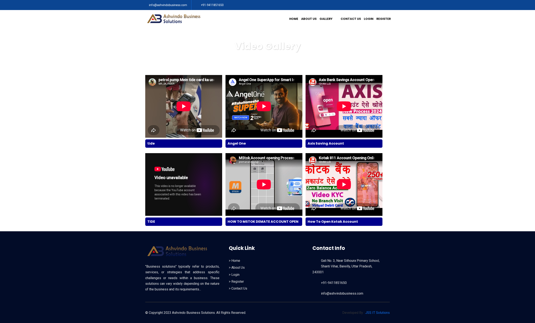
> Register (236, 282)
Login (368, 19)
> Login (234, 275)
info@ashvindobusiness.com (168, 5)
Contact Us (351, 19)
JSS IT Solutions (377, 313)
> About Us (237, 268)
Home (293, 19)
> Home (234, 261)
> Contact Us (238, 288)
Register (383, 19)
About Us (309, 19)
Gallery (326, 19)
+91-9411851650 (212, 5)
